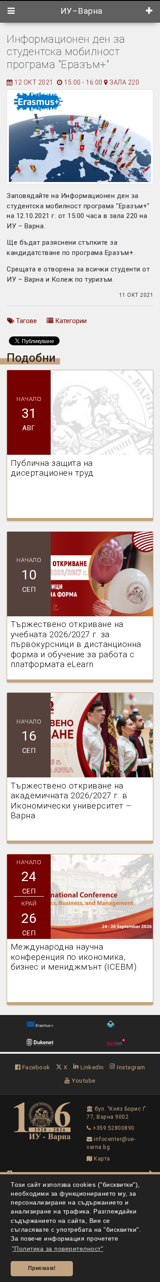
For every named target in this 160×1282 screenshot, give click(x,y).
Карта (101, 1159)
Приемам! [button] (42, 1268)
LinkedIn (91, 1067)
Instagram (130, 1067)
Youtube (83, 1080)
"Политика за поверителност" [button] (58, 1249)
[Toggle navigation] (11, 11)
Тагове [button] (25, 321)
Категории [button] (70, 321)
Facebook (35, 1067)
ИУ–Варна (80, 11)
